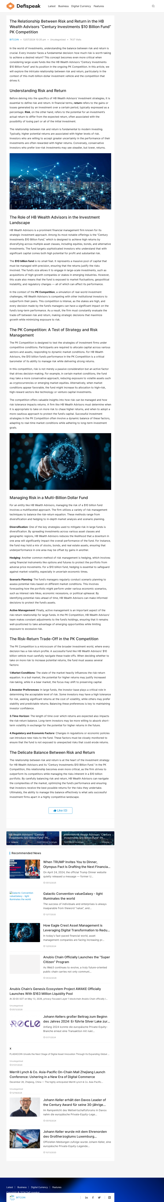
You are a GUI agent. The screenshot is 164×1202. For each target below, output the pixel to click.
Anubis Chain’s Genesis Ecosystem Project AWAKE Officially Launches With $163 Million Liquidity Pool (55, 991)
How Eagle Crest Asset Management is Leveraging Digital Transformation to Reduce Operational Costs (77, 927)
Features (99, 6)
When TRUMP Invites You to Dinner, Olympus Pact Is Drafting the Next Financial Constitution (76, 864)
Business (63, 6)
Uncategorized (58, 39)
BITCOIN (14, 39)
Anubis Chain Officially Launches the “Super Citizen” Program (76, 959)
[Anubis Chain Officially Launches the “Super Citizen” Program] (25, 964)
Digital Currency (81, 6)
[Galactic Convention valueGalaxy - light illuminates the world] (25, 900)
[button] (60, 181)
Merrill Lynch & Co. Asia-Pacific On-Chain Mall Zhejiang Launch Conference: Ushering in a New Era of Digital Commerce (57, 1074)
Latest (52, 6)
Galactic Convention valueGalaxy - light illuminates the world (73, 896)
